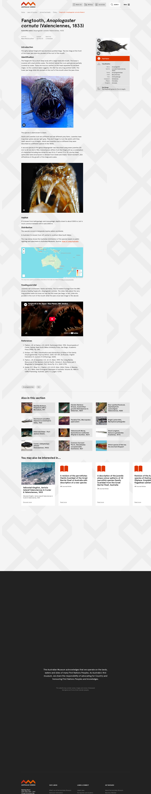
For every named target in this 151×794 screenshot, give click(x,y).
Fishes (55, 12)
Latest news (80, 790)
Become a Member (110, 793)
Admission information (56, 793)
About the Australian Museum (114, 790)
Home (23, 12)
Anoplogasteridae (28, 387)
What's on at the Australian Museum (60, 790)
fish (39, 387)
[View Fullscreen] (23, 275)
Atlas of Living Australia (70, 241)
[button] (23, 249)
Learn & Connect (32, 12)
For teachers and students (85, 793)
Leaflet (65, 277)
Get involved (109, 785)
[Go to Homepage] (33, 783)
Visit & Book (53, 785)
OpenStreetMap (69, 277)
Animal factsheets (45, 12)
